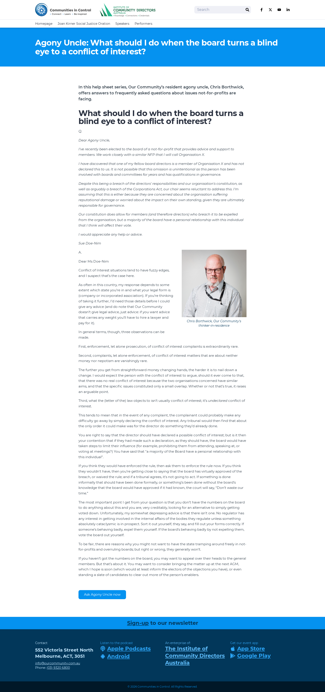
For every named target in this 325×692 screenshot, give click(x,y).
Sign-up (138, 623)
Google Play (254, 655)
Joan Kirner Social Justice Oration (84, 24)
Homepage (43, 24)
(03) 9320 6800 (58, 668)
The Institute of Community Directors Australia (195, 655)
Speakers (122, 24)
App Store (251, 648)
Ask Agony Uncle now (102, 594)
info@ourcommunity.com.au (57, 663)
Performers (143, 24)
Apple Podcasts (129, 648)
